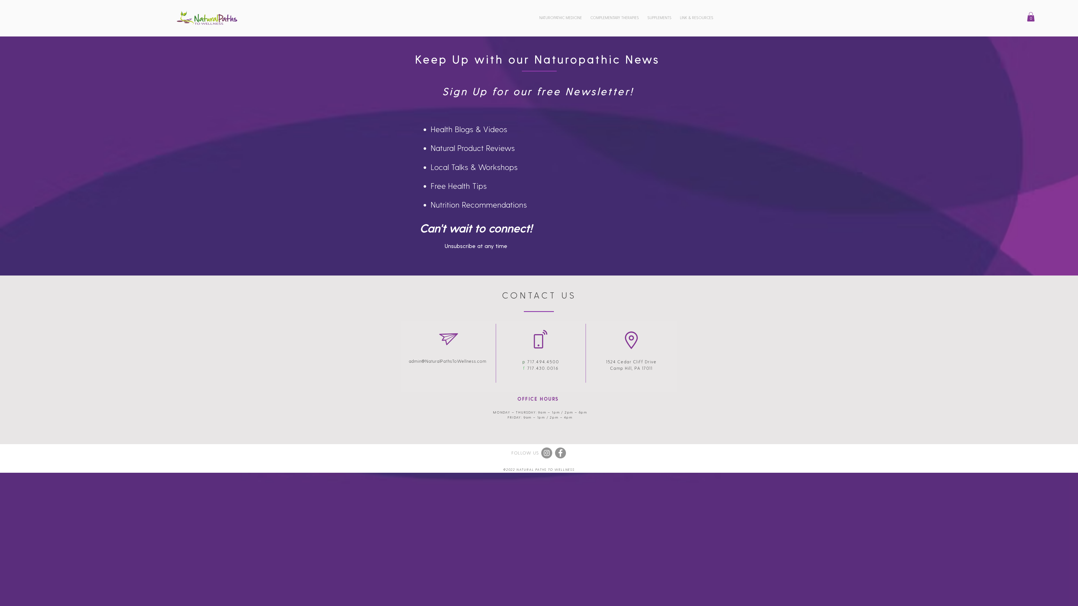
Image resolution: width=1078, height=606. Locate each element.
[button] (560, 18)
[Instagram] (546, 452)
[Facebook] (560, 452)
